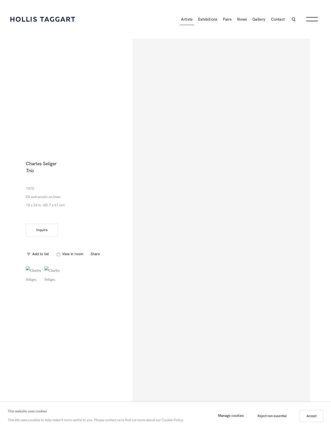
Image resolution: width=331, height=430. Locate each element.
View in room (72, 254)
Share (95, 254)
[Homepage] (42, 19)
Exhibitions (207, 19)
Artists (187, 19)
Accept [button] (311, 416)
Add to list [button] (40, 254)
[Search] (293, 20)
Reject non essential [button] (272, 416)
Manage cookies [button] (231, 416)
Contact (278, 19)
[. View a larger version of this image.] (34, 274)
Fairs (227, 19)
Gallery (258, 19)
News (242, 19)
